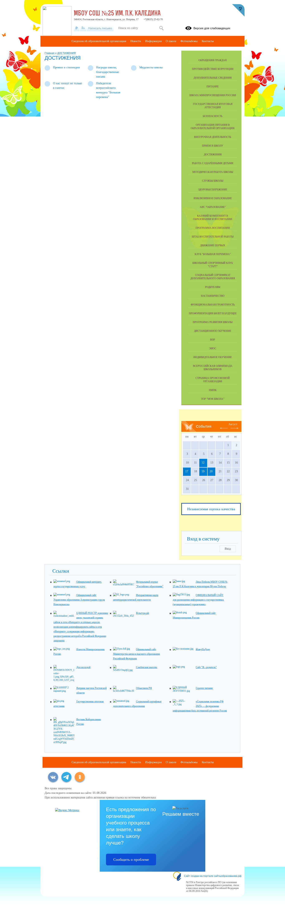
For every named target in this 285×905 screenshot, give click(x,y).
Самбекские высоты (146, 667)
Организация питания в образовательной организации (213, 126)
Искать (161, 28)
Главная (50, 53)
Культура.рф (142, 613)
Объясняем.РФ (144, 688)
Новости (135, 41)
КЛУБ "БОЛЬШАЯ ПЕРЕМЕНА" (213, 254)
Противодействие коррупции (212, 69)
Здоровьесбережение (212, 189)
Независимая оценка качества (211, 509)
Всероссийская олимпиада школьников (212, 368)
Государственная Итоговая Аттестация (212, 106)
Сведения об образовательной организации (99, 41)
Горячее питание (204, 688)
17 (186, 471)
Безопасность (212, 116)
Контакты (208, 41)
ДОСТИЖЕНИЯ (66, 53)
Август (232, 424)
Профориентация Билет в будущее (213, 313)
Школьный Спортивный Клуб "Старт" (212, 264)
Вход (228, 548)
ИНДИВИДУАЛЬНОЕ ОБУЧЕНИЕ (212, 357)
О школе (171, 41)
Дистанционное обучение (212, 330)
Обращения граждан (212, 60)
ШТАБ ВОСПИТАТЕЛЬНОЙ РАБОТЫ (212, 236)
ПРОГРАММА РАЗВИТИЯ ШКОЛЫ (212, 322)
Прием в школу (212, 145)
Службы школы (212, 180)
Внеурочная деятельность (212, 137)
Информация (153, 41)
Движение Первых (212, 245)
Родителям (212, 287)
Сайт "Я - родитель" (206, 667)
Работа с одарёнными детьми (212, 163)
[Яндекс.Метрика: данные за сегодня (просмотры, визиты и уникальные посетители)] (67, 810)
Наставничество (212, 295)
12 (203, 462)
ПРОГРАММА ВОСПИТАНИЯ (212, 227)
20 (211, 471)
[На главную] (76, 28)
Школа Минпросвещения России (212, 95)
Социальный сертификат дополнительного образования (212, 277)
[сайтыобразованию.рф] (238, 10)
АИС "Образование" (213, 207)
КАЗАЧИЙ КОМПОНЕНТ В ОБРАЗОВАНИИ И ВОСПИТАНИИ (212, 217)
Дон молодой (83, 667)
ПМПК (213, 390)
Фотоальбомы (189, 41)
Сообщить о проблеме (131, 859)
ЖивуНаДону (203, 649)
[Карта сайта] (83, 28)
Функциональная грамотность (213, 304)
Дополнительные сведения (213, 77)
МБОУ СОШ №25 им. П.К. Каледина (117, 13)
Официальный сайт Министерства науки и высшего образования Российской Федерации (136, 654)
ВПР (212, 339)
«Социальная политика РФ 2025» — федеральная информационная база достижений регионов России (200, 706)
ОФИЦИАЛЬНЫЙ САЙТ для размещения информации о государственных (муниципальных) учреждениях (198, 600)
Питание (213, 86)
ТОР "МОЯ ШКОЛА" (212, 398)
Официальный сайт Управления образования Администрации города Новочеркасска (79, 600)
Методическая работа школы (212, 172)
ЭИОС (212, 348)
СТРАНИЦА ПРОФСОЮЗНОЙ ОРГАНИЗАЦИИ (212, 380)
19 (203, 471)
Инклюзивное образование (213, 198)
